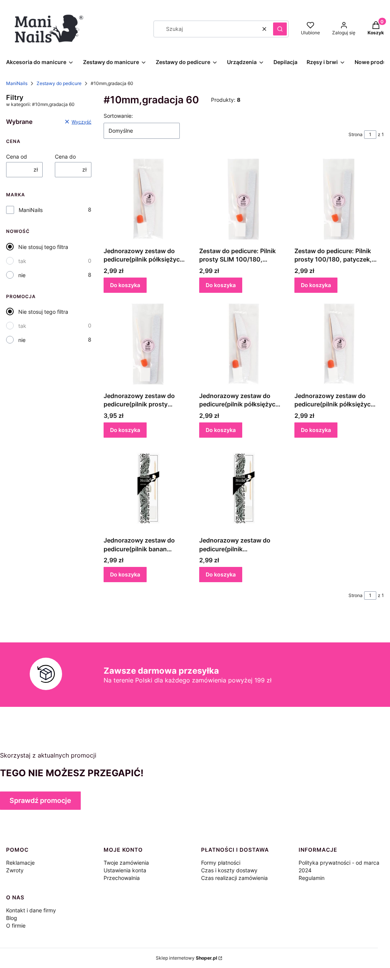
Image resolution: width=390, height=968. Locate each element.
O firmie (16, 925)
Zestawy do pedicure (59, 83)
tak (22, 261)
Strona (355, 134)
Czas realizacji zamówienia (234, 878)
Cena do (65, 156)
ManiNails (16, 83)
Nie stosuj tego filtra (43, 247)
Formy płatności (220, 862)
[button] (280, 28)
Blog (11, 918)
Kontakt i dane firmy (31, 910)
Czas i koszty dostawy (229, 870)
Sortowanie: (118, 115)
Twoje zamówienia (126, 862)
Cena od (16, 156)
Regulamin (311, 878)
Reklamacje (20, 862)
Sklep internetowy (186, 958)
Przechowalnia (122, 878)
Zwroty (15, 870)
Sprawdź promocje (40, 800)
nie (22, 275)
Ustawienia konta (125, 870)
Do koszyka (125, 285)
